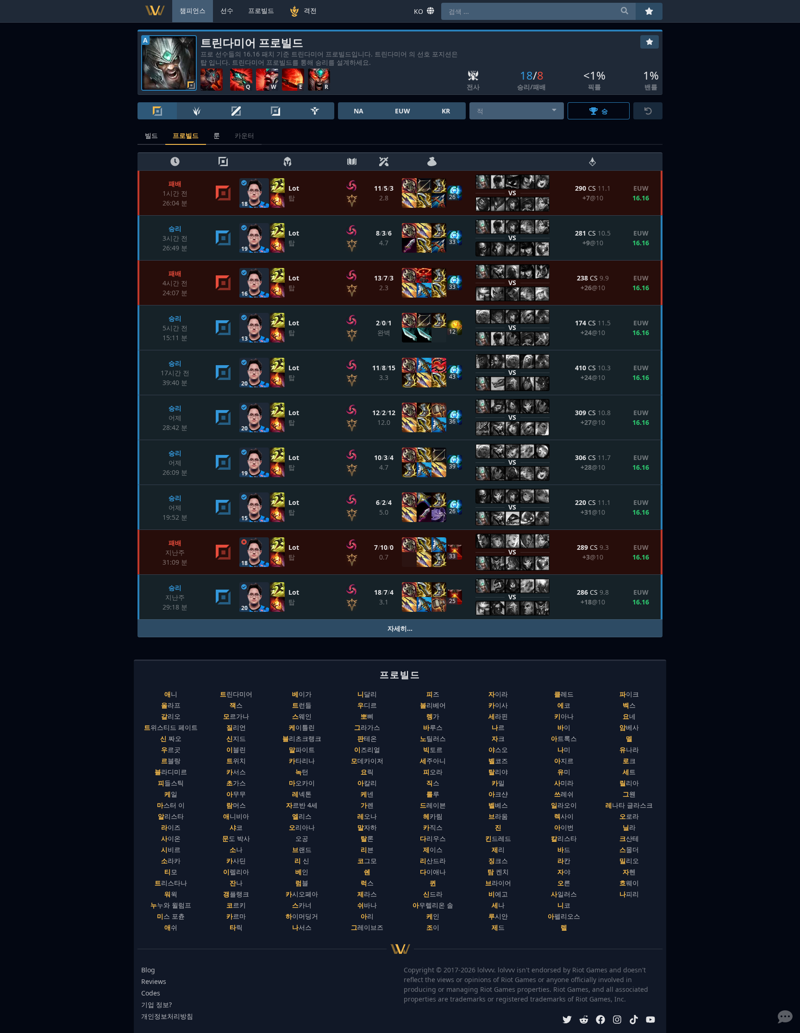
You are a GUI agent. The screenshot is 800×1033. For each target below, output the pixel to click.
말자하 (367, 827)
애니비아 (236, 816)
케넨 (367, 794)
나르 (498, 727)
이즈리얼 (367, 749)
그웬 (629, 794)
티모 (170, 871)
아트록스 (564, 738)
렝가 (432, 716)
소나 (236, 849)
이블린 (236, 749)
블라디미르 (171, 771)
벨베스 (498, 805)
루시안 (498, 916)
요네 (629, 716)
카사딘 (236, 860)
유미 (563, 771)
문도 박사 (236, 838)
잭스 (236, 705)
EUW (402, 110)
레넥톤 (302, 794)
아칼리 (367, 782)
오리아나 (302, 827)
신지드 (236, 738)
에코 (563, 705)
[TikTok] (633, 1020)
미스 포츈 (171, 916)
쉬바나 (367, 905)
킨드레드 (498, 838)
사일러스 (564, 894)
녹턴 (301, 771)
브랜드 (302, 849)
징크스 (498, 860)
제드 (498, 927)
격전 (310, 10)
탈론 (367, 838)
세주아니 (433, 760)
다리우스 (433, 838)
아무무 (236, 794)
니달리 (367, 694)
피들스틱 (171, 782)
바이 (563, 727)
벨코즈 (498, 760)
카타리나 (302, 760)
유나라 (629, 749)
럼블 (301, 882)
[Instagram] (617, 1020)
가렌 (367, 805)
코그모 (367, 860)
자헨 (629, 871)
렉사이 (564, 816)
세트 (629, 771)
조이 (432, 927)
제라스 (367, 894)
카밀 (498, 782)
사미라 (564, 782)
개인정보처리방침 (167, 1016)
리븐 (367, 849)
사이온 (171, 838)
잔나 (236, 882)
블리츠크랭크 (301, 738)
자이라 (498, 694)
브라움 (498, 816)
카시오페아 (302, 894)
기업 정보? (156, 1004)
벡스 (629, 705)
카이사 (498, 705)
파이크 (629, 694)
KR (446, 110)
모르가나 (236, 716)
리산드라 (433, 860)
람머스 (236, 805)
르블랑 (171, 760)
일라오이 (564, 805)
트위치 (236, 760)
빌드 (151, 135)
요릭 (367, 771)
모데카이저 (367, 760)
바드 (563, 849)
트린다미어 (236, 694)
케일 (170, 794)
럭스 (367, 882)
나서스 (302, 927)
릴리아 (629, 782)
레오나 (367, 816)
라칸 (563, 860)
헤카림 (433, 816)
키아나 (564, 716)
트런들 (302, 705)
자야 (563, 871)
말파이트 (302, 749)
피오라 (433, 771)
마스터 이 (171, 805)
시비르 (171, 849)
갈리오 (171, 716)
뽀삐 (367, 716)
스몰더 (629, 849)
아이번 (564, 827)
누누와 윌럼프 (170, 905)
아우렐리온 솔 (432, 905)
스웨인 (302, 716)
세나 (498, 905)
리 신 (301, 860)
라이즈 (171, 827)
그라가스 (367, 727)
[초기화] (647, 110)
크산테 (629, 838)
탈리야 (498, 771)
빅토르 (433, 749)
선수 (226, 10)
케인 (432, 916)
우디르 (367, 705)
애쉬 (170, 927)
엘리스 (302, 816)
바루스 (433, 727)
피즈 (432, 694)
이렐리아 (236, 871)
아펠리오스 (564, 916)
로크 (629, 760)
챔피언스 (193, 10)
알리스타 (171, 816)
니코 (563, 905)
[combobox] (516, 110)
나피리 (629, 894)
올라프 (171, 705)
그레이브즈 (367, 927)
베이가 (302, 694)
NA (358, 110)
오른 (563, 882)
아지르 (564, 760)
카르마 (236, 916)
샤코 (236, 827)
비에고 (498, 894)
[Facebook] (600, 1020)
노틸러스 (433, 738)
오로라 (629, 816)
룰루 (432, 794)
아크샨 (498, 794)
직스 (432, 782)
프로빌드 (186, 135)
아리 (367, 916)
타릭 (236, 927)
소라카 (171, 860)
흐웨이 (629, 882)
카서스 (236, 771)
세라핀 (498, 716)
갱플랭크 (236, 894)
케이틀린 (302, 727)
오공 (301, 838)
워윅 (170, 894)
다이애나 (433, 871)
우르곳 (171, 749)
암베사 (629, 727)
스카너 (302, 905)
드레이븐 (433, 805)
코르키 (236, 905)
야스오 (498, 749)
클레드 (564, 694)
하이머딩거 (302, 916)
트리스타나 (171, 882)
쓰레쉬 (564, 794)
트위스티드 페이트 (171, 727)
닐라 (629, 827)
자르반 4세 (302, 805)
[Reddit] (583, 1020)
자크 (498, 738)
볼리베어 (433, 705)
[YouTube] (650, 1020)
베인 (301, 871)
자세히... (400, 628)
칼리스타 (564, 838)
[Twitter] (567, 1020)
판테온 (367, 738)
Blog (148, 969)
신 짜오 (170, 738)
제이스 (433, 849)
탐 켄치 (498, 871)
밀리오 (629, 860)
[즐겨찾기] (649, 42)
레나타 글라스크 (629, 805)
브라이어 (498, 882)
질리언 (236, 727)
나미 (563, 749)
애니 (170, 694)
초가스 (236, 782)
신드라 (433, 894)
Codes (150, 993)
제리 (498, 849)
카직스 (433, 827)
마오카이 (302, 782)
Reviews (153, 981)
